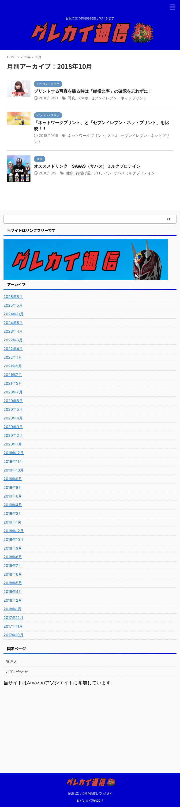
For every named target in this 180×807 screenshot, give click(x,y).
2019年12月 (14, 452)
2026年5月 (13, 296)
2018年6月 (13, 574)
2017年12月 (13, 617)
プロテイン (102, 173)
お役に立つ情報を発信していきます (90, 793)
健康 (70, 173)
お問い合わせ (17, 671)
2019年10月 (14, 470)
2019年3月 (13, 513)
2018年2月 (13, 600)
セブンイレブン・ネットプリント (119, 98)
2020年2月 (13, 435)
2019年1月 (12, 522)
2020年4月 (13, 418)
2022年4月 (13, 348)
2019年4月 (13, 504)
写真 (71, 98)
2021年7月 (13, 374)
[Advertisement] (90, 724)
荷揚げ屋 (83, 173)
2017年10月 (13, 635)
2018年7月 (13, 565)
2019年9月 (13, 478)
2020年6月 (13, 400)
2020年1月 (13, 444)
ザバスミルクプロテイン (134, 173)
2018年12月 (14, 530)
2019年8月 (13, 487)
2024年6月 (13, 322)
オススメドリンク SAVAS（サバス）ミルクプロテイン (87, 166)
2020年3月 (13, 426)
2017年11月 (13, 626)
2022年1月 (13, 357)
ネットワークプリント (86, 135)
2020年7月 (13, 392)
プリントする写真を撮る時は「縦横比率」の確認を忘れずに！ (93, 91)
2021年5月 (13, 383)
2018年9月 (13, 548)
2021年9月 (13, 366)
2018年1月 (12, 609)
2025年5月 (13, 305)
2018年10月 (14, 539)
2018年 (26, 57)
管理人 (11, 661)
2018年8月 (13, 556)
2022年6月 (13, 340)
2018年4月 (13, 591)
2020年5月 (13, 409)
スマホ (83, 98)
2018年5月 (13, 583)
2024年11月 (14, 314)
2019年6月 (13, 496)
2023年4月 (13, 331)
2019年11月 (13, 461)
